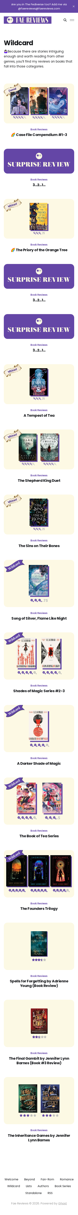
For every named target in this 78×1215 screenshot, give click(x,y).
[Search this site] (65, 20)
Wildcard (13, 1186)
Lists (29, 1186)
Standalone (33, 1193)
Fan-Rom (47, 1179)
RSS (50, 1193)
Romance (67, 1179)
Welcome (11, 1179)
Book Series (63, 1186)
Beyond (29, 1179)
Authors (43, 1186)
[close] (74, 6)
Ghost (62, 1203)
